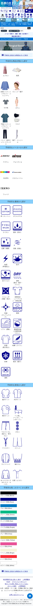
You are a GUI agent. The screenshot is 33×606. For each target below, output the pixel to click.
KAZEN (5, 178)
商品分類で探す (16, 36)
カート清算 (30, 10)
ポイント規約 (12, 586)
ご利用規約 (21, 586)
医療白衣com (17, 39)
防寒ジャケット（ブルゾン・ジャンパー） (6, 93)
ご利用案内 (26, 579)
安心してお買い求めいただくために (16, 584)
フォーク (6, 194)
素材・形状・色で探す (21, 34)
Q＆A (8, 581)
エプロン (6, 75)
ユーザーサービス (22, 11)
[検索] (29, 28)
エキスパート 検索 (4, 11)
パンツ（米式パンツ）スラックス (6, 142)
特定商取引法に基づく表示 (12, 579)
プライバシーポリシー (19, 581)
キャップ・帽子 (17, 92)
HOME (2, 16)
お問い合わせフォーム (16, 595)
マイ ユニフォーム (12, 11)
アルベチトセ (17, 162)
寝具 (17, 75)
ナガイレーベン (17, 178)
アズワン (6, 162)
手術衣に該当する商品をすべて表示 (16, 55)
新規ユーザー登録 (14, 31)
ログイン (4, 31)
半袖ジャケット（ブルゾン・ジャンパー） (6, 126)
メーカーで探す (9, 34)
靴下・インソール (17, 141)
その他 (6, 108)
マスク (17, 124)
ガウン (17, 108)
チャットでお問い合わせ (30, 596)
